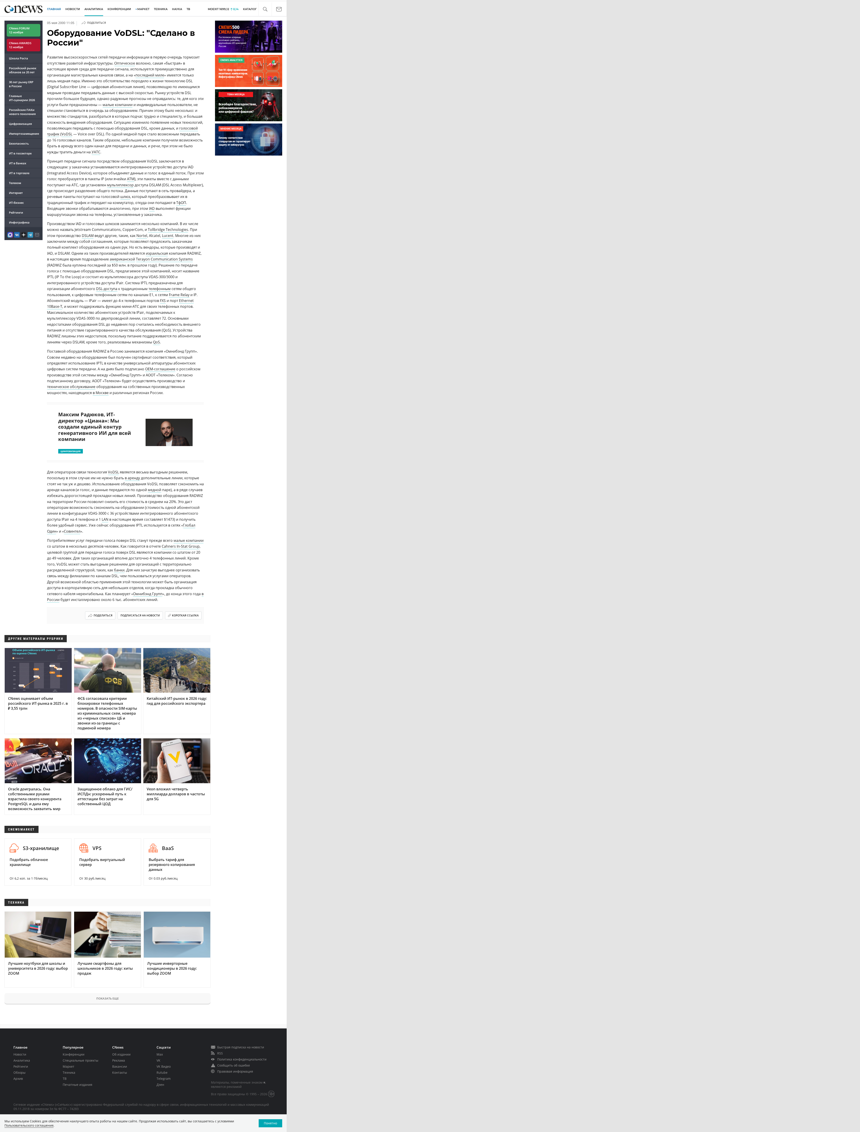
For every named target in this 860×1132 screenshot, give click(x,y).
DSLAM (88, 235)
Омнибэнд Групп (147, 593)
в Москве (101, 392)
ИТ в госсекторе (20, 153)
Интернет (16, 193)
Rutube (162, 1072)
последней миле (149, 75)
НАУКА (177, 9)
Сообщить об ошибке (233, 1065)
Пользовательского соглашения (29, 1125)
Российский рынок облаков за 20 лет (22, 70)
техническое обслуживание (71, 386)
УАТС (96, 152)
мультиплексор (120, 184)
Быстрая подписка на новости (240, 1047)
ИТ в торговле (19, 173)
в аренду (132, 477)
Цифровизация (20, 124)
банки (119, 570)
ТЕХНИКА (161, 9)
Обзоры (19, 1072)
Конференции (73, 1054)
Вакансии (119, 1066)
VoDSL (66, 134)
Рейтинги (16, 212)
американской (122, 259)
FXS (163, 300)
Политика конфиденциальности (242, 1059)
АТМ (130, 178)
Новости (19, 1054)
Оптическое (124, 63)
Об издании (121, 1054)
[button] (265, 9)
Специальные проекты (80, 1060)
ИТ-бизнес (16, 203)
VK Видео (164, 1066)
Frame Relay (179, 294)
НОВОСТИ (72, 9)
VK (158, 1060)
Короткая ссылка (185, 615)
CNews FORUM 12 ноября (19, 30)
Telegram (164, 1078)
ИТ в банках (17, 163)
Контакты (119, 1072)
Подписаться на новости (140, 615)
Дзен (160, 1084)
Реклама (118, 1060)
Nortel (141, 235)
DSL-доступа (106, 288)
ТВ (188, 9)
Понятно (270, 1123)
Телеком (15, 183)
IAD (152, 208)
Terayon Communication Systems (164, 259)
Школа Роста (18, 58)
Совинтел (72, 531)
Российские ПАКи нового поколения (22, 112)
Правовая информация (235, 1071)
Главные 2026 (22, 98)
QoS (156, 342)
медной (154, 489)
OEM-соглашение (160, 368)
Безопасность (19, 143)
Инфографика (19, 222)
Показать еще (107, 998)
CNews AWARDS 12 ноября (20, 45)
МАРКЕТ (143, 9)
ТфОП (181, 202)
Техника (69, 1072)
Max (160, 1054)
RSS (220, 1053)
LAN (105, 519)
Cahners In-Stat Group (181, 546)
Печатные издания (77, 1084)
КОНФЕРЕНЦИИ (119, 9)
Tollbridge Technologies (168, 229)
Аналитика (93, 9)
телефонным (159, 288)
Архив (18, 1078)
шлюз (125, 196)
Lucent (167, 235)
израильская (157, 253)
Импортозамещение (24, 134)
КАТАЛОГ (250, 9)
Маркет (68, 1066)
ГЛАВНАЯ (54, 9)
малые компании (118, 104)
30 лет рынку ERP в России (21, 84)
